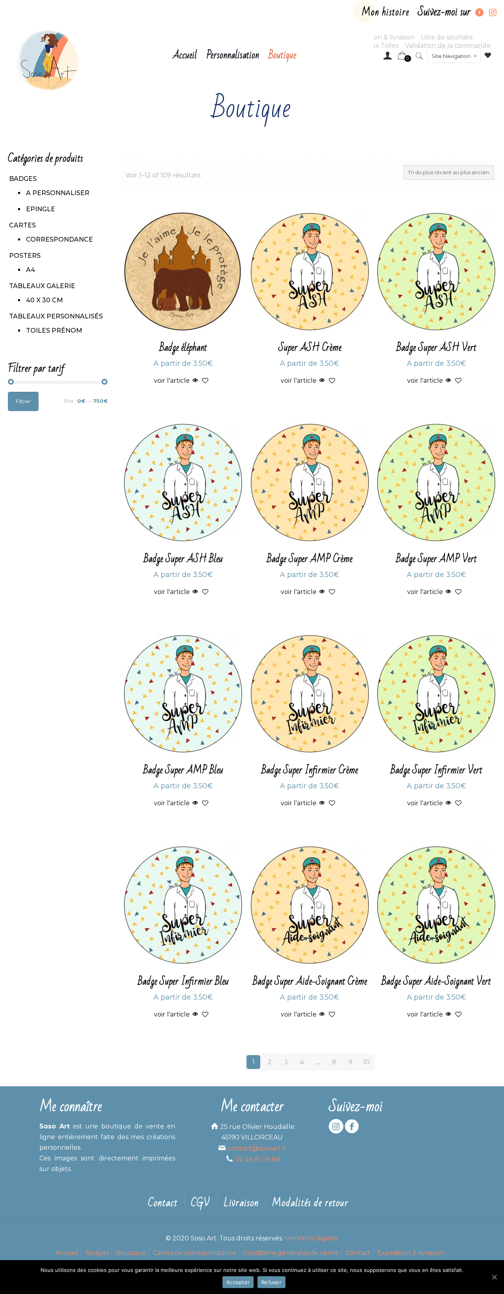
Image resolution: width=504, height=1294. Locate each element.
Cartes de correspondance (194, 1253)
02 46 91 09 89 (257, 1159)
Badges (23, 178)
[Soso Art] (48, 59)
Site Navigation (451, 56)
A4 (30, 270)
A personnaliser (57, 193)
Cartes (22, 225)
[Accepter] (494, 1277)
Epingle (40, 209)
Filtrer (23, 401)
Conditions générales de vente (291, 1253)
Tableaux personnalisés (56, 316)
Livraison (241, 1202)
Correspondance (59, 239)
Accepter (238, 1282)
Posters (25, 255)
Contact (163, 1202)
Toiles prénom (54, 330)
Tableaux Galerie (42, 286)
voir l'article (172, 380)
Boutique (131, 1253)
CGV (200, 1202)
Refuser (271, 1282)
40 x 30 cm (44, 300)
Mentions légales (311, 1238)
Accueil (67, 1253)
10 (366, 1062)
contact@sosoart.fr (257, 1148)
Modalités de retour (310, 1202)
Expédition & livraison (410, 1253)
